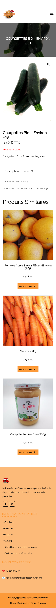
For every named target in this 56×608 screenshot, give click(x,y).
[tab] (12, 171)
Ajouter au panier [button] (28, 286)
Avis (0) (28, 171)
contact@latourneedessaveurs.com (23, 577)
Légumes (40, 156)
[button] (48, 64)
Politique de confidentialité (18, 553)
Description (12, 171)
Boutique (9, 522)
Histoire (8, 534)
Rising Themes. (38, 603)
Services (9, 528)
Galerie (8, 541)
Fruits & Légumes (25, 156)
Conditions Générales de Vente (21, 547)
